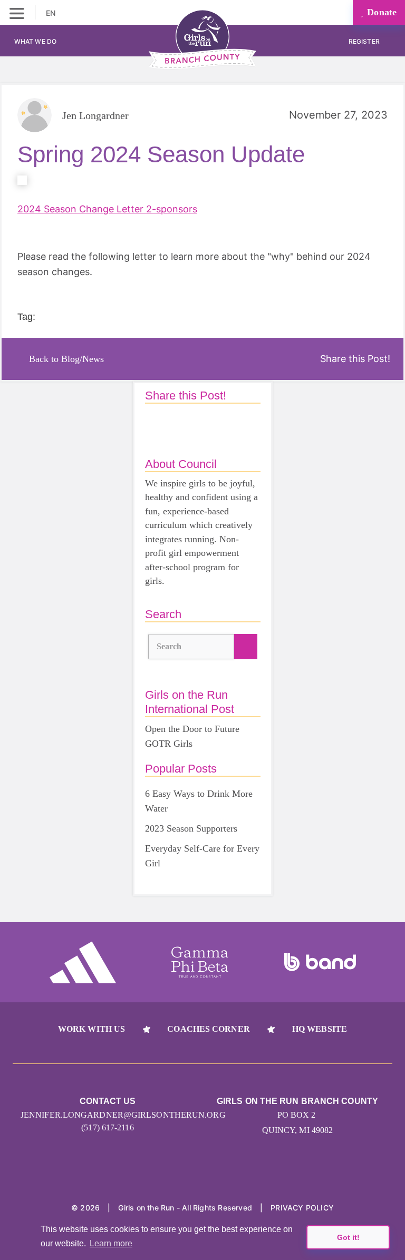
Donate (380, 12)
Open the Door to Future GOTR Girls (192, 736)
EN (51, 12)
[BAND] (320, 962)
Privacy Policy (302, 1207)
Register (365, 41)
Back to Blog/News (66, 359)
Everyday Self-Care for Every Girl (202, 855)
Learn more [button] (111, 1243)
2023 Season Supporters (191, 828)
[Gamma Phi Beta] (199, 962)
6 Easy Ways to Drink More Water (199, 801)
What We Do (35, 41)
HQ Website (319, 1028)
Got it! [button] (348, 1237)
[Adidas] (82, 962)
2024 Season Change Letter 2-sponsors (107, 208)
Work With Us (91, 1028)
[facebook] (203, 1174)
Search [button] (169, 646)
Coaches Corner (208, 1028)
